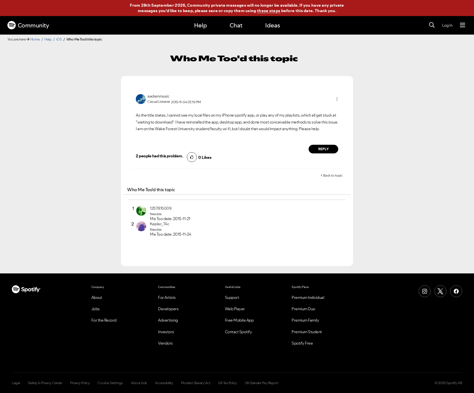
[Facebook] (456, 291)
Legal (16, 383)
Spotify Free (302, 343)
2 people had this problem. (159, 156)
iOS (59, 39)
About (96, 297)
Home (35, 39)
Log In (447, 25)
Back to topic (333, 175)
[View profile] (141, 98)
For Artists (167, 297)
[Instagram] (425, 291)
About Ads (139, 383)
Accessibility (164, 383)
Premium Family (305, 320)
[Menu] (462, 25)
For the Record (104, 320)
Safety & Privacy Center (45, 383)
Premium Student (307, 331)
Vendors (165, 343)
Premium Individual (308, 297)
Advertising (168, 320)
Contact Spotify (238, 331)
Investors (166, 331)
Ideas (272, 25)
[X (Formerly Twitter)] (440, 291)
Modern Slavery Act (195, 383)
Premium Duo (303, 308)
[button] (337, 99)
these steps (268, 10)
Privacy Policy (80, 383)
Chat (236, 25)
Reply (323, 148)
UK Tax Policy (227, 383)
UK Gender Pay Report (261, 383)
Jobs (95, 308)
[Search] (432, 25)
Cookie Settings (110, 383)
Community (33, 25)
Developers (168, 308)
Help (200, 25)
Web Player (235, 308)
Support (232, 297)
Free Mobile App (239, 320)
